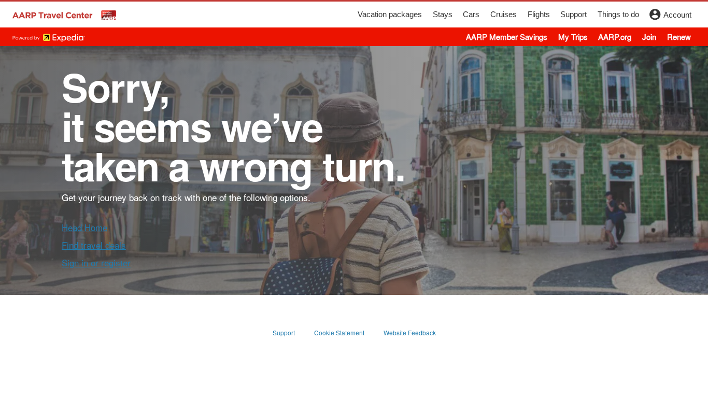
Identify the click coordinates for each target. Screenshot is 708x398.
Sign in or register (96, 262)
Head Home (84, 227)
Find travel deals (94, 244)
